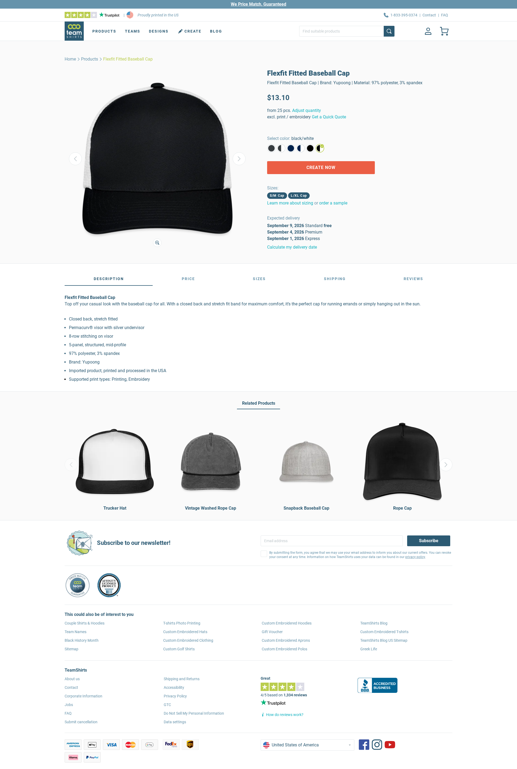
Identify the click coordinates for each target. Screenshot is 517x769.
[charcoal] (271, 148)
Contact (429, 15)
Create (192, 31)
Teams (132, 31)
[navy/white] (300, 148)
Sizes (259, 279)
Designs (159, 31)
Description (109, 279)
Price (188, 279)
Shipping (335, 279)
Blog (216, 31)
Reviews (413, 279)
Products (104, 31)
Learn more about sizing (290, 203)
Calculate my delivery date (292, 247)
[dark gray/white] (281, 148)
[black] (310, 148)
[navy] (291, 148)
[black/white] (320, 148)
